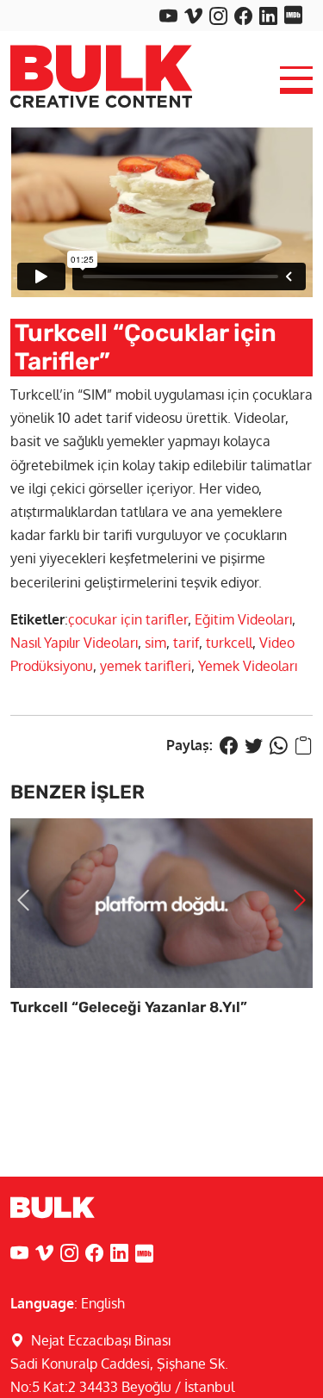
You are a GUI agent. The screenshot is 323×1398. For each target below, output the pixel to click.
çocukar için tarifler (128, 619)
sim (155, 642)
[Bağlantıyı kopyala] (304, 744)
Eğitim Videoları (243, 619)
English (103, 1303)
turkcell (229, 642)
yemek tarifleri (145, 665)
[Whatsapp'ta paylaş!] (279, 744)
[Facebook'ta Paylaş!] (229, 744)
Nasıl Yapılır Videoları (74, 642)
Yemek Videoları (247, 665)
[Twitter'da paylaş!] (254, 744)
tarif (186, 642)
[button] (23, 901)
